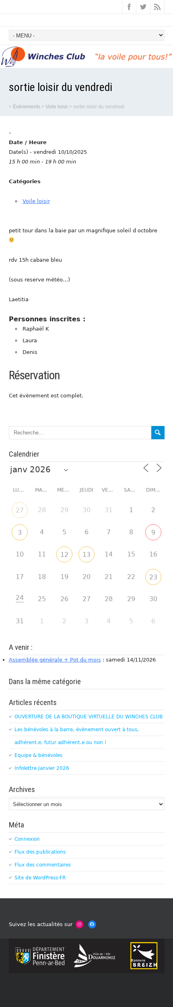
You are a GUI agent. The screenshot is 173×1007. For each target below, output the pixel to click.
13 (86, 554)
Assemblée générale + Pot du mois (55, 660)
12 (64, 554)
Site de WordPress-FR (40, 878)
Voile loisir (36, 201)
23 (153, 577)
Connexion (27, 839)
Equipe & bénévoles (38, 755)
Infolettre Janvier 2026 (41, 768)
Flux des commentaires (42, 865)
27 (20, 510)
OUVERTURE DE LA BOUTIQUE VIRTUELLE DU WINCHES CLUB (88, 717)
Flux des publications (40, 852)
